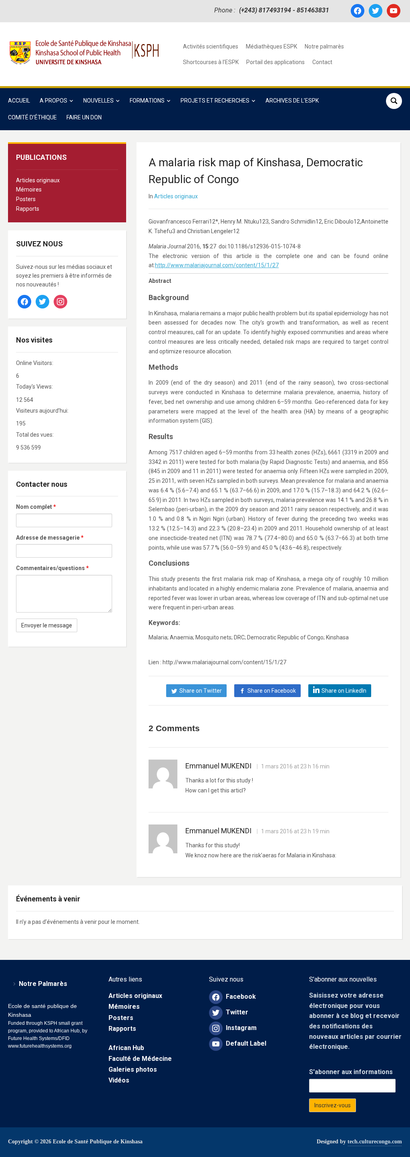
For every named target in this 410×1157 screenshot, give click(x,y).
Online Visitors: (35, 363)
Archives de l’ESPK (292, 100)
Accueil (19, 100)
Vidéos (119, 1080)
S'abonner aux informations (351, 1072)
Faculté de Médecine (140, 1058)
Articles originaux (38, 180)
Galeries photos (133, 1069)
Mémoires (29, 189)
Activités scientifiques (210, 46)
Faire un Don (84, 117)
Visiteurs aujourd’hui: (43, 410)
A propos (53, 100)
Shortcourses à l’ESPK (211, 62)
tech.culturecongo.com (375, 1142)
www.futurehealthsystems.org (40, 1046)
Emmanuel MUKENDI (218, 766)
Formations (147, 100)
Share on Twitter (200, 690)
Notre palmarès (324, 46)
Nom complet (36, 507)
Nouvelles (98, 100)
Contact (322, 62)
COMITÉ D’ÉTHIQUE (32, 117)
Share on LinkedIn (344, 690)
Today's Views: (35, 386)
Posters (26, 199)
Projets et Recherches (215, 100)
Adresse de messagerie (50, 537)
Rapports (27, 209)
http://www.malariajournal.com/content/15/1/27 (217, 265)
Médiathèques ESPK (271, 46)
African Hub (126, 1048)
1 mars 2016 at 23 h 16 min (295, 766)
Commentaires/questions (52, 568)
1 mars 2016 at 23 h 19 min (295, 831)
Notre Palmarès (43, 984)
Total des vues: (35, 434)
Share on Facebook (271, 690)
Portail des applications (275, 62)
